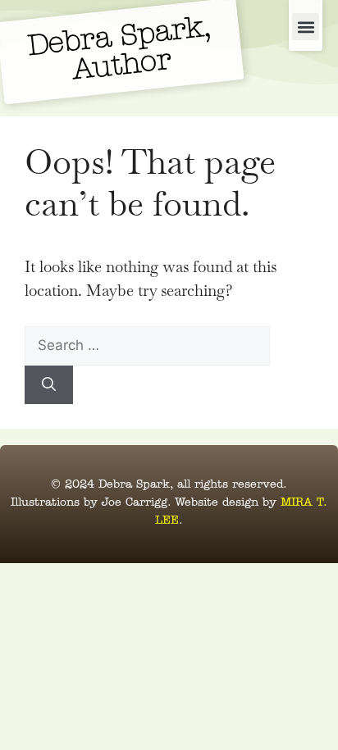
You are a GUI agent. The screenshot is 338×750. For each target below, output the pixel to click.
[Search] (49, 385)
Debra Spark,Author (119, 50)
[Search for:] (147, 344)
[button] (305, 26)
